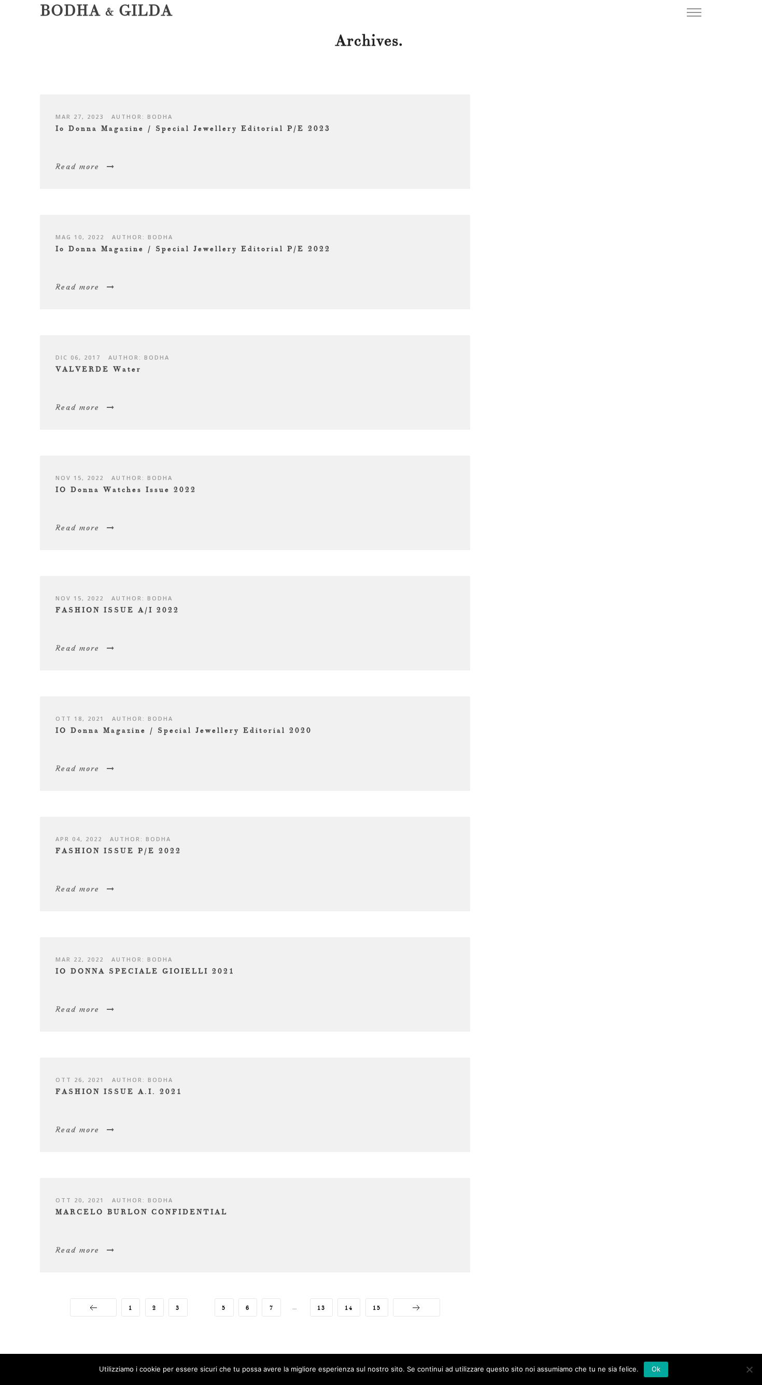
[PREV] (93, 1307)
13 (321, 1308)
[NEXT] (416, 1307)
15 (377, 1308)
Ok (656, 1369)
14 (349, 1308)
